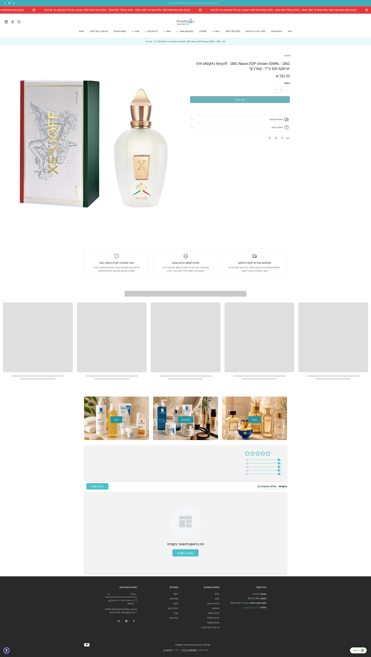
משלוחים (215, 608)
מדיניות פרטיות (213, 603)
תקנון (217, 598)
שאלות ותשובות (213, 622)
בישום (217, 31)
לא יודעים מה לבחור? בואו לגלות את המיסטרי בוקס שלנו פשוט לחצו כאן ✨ (193, 3)
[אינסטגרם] (9, 3)
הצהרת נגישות (213, 613)
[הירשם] (108, 594)
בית (224, 41)
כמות (287, 83)
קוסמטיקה (174, 598)
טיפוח (168, 31)
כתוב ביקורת (97, 486)
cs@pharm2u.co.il (251, 607)
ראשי (290, 31)
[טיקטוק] (14, 3)
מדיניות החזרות (213, 617)
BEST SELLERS (233, 31)
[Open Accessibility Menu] (6, 650)
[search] (19, 22)
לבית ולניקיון (153, 31)
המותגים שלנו (276, 31)
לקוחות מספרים (120, 31)
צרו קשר (356, 650)
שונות (137, 31)
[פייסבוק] (5, 3)
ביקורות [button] (283, 486)
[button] (240, 99)
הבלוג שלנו (173, 617)
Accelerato (167, 650)
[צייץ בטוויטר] (276, 138)
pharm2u (198, 644)
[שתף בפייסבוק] (282, 138)
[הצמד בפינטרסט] (269, 138)
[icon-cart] (6, 22)
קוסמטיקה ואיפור (186, 31)
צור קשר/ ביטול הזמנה (99, 31)
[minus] (287, 89)
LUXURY (203, 31)
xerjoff (287, 55)
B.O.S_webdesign (189, 650)
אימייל (133, 594)
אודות (81, 31)
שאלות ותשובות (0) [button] (267, 486)
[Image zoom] (92, 143)
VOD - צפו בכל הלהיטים (255, 31)
